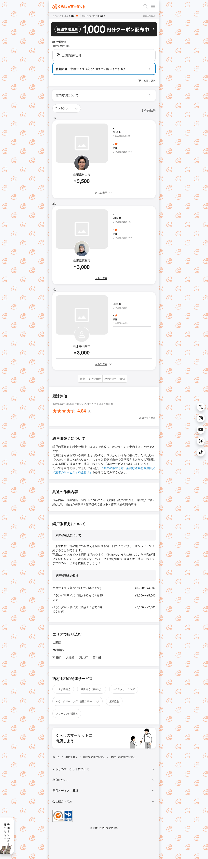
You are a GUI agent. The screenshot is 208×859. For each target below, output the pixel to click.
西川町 (97, 657)
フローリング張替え (67, 713)
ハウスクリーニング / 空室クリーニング (77, 701)
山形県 (56, 642)
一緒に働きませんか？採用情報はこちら (7, 832)
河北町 (83, 657)
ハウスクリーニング (124, 689)
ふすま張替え (63, 689)
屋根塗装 (114, 701)
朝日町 (56, 657)
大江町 (70, 657)
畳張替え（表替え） (92, 689)
